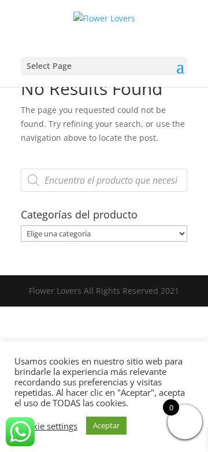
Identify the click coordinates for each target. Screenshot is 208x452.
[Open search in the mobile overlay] (104, 180)
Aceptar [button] (106, 425)
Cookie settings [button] (47, 426)
